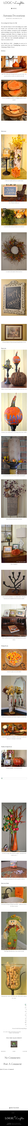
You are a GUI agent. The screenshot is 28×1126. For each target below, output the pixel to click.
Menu (14, 8)
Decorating (16, 1032)
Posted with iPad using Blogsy (19, 1028)
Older (24, 1051)
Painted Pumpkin (8, 389)
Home (14, 1051)
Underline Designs (16, 1124)
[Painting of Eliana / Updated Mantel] (14, 1044)
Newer (4, 1051)
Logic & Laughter (15, 1123)
